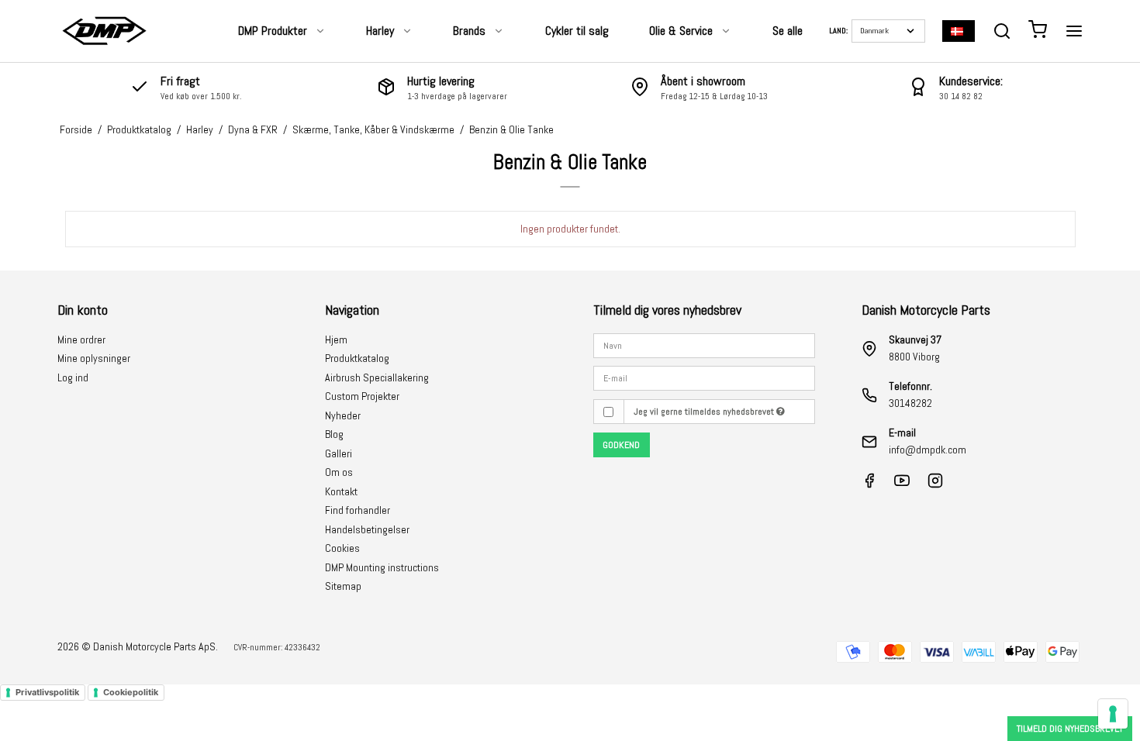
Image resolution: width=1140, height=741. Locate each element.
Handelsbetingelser (367, 529)
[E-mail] (704, 377)
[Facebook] (869, 484)
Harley (380, 30)
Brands (469, 30)
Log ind (72, 377)
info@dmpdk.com (927, 450)
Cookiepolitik (130, 692)
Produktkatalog (357, 358)
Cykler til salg (577, 30)
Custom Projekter (362, 396)
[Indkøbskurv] (1037, 31)
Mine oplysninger (93, 358)
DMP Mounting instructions (382, 567)
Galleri (338, 453)
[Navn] (704, 344)
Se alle (787, 30)
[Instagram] (935, 484)
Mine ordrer (81, 339)
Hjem (336, 339)
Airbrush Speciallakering (377, 377)
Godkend (621, 445)
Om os (339, 472)
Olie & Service (681, 30)
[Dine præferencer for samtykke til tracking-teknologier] (1113, 714)
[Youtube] (902, 484)
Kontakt (341, 491)
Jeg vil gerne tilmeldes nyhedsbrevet (705, 411)
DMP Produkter (272, 30)
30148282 (910, 403)
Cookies (342, 548)
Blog (334, 434)
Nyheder (343, 415)
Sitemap (343, 586)
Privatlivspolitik (47, 692)
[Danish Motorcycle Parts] (103, 31)
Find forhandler (357, 510)
